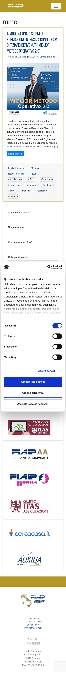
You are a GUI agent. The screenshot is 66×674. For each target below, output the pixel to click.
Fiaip (31, 179)
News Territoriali (16, 173)
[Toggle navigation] (56, 6)
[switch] (57, 336)
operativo (42, 190)
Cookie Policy (33, 625)
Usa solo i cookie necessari (33, 403)
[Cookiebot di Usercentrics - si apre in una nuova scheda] (47, 267)
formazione (47, 179)
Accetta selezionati (33, 392)
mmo (11, 190)
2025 (34, 173)
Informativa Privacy (33, 628)
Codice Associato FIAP (20, 242)
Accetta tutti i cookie (33, 381)
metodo (47, 185)
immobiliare (15, 185)
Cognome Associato (18, 212)
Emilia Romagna (16, 168)
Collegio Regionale (18, 257)
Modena (35, 168)
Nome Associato (16, 227)
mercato (32, 185)
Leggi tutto (14, 153)
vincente (13, 196)
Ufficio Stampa (47, 56)
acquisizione (15, 179)
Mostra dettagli (47, 370)
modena (26, 190)
